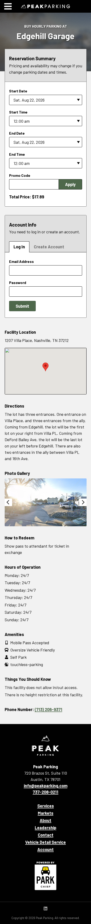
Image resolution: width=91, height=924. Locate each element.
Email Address (21, 261)
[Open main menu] (8, 6)
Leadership (45, 827)
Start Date (18, 91)
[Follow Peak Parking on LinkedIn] (45, 909)
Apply (70, 184)
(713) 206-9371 (48, 709)
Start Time (18, 112)
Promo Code (19, 175)
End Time (17, 154)
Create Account (49, 246)
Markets (45, 813)
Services (45, 805)
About (45, 820)
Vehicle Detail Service (45, 842)
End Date (17, 133)
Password (17, 282)
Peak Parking (45, 6)
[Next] (83, 502)
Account (45, 849)
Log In (19, 246)
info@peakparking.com (45, 785)
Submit (22, 306)
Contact (45, 834)
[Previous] (8, 502)
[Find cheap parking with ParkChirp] (45, 875)
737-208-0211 (45, 792)
